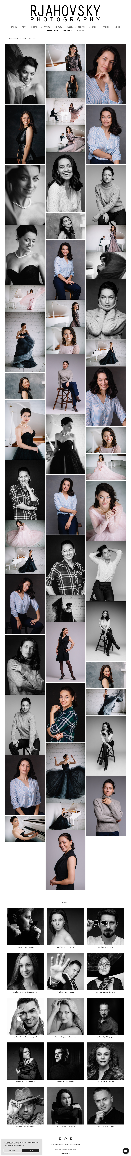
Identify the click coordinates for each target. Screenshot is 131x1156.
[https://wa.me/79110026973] (65, 1139)
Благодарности (52, 30)
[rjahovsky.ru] (65, 13)
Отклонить (12, 1150)
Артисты (47, 27)
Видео (94, 27)
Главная (14, 27)
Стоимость (67, 30)
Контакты (80, 30)
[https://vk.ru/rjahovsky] (60, 1139)
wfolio (67, 1153)
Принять (31, 1150)
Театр (24, 27)
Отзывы (117, 27)
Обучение (105, 27)
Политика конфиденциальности (65, 1149)
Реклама (58, 27)
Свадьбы (70, 27)
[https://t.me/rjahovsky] (71, 1139)
